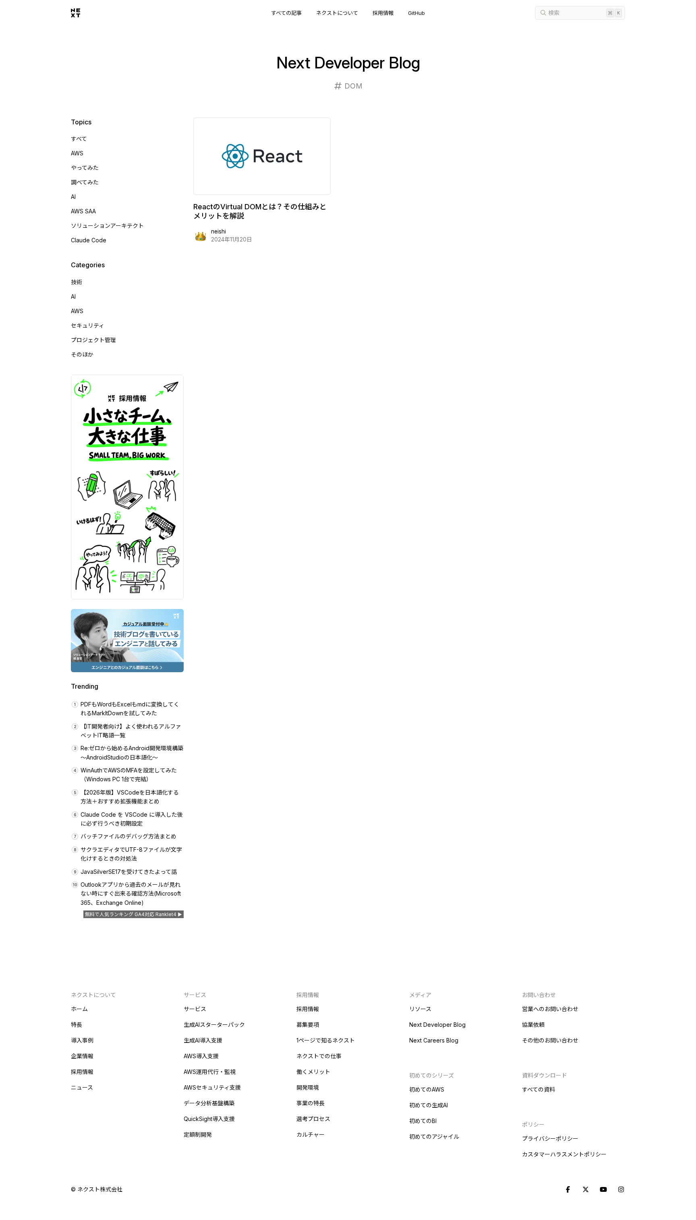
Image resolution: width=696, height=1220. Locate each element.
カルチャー (310, 1134)
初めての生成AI (428, 1105)
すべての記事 (286, 13)
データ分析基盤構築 (209, 1103)
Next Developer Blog (437, 1024)
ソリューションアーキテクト (107, 225)
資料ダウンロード (544, 1075)
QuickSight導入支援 (209, 1118)
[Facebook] (568, 1190)
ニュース (82, 1087)
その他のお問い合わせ (550, 1040)
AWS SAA (83, 211)
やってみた (85, 167)
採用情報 (383, 13)
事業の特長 (310, 1103)
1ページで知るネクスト (325, 1040)
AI (73, 196)
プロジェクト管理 (93, 339)
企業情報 (82, 1056)
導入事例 (82, 1040)
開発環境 (307, 1087)
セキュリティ (87, 325)
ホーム (79, 1008)
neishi (218, 231)
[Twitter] (586, 1190)
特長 (76, 1024)
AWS (77, 153)
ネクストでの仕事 (319, 1056)
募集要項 (307, 1024)
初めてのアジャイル (434, 1136)
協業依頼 (533, 1024)
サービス (195, 1008)
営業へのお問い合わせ (550, 1008)
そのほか (82, 354)
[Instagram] (621, 1190)
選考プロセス (313, 1118)
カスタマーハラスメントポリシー (564, 1154)
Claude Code (88, 240)
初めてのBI (423, 1120)
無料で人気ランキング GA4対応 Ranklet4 (130, 914)
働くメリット (313, 1071)
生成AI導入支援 (203, 1040)
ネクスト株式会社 (99, 1189)
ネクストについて (337, 13)
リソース (420, 1008)
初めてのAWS (426, 1089)
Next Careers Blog (433, 1040)
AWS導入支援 (201, 1056)
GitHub (416, 13)
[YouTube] (603, 1190)
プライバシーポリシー (550, 1138)
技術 (76, 282)
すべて (79, 138)
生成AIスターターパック (214, 1024)
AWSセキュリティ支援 (212, 1087)
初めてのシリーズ (431, 1075)
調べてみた (85, 182)
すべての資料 (538, 1089)
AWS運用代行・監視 (210, 1071)
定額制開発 (198, 1134)
